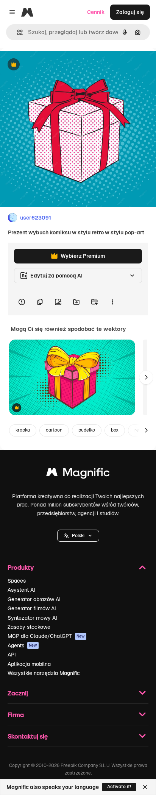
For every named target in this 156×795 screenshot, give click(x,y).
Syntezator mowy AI (32, 617)
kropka (23, 430)
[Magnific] (78, 474)
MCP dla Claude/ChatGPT (46, 636)
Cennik (96, 12)
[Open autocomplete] (16, 32)
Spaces (17, 580)
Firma (16, 715)
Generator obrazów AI (34, 599)
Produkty (21, 567)
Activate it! (119, 787)
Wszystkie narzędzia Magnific (44, 673)
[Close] (145, 787)
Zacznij (18, 693)
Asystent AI (21, 589)
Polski (78, 536)
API (12, 654)
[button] (78, 536)
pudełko (86, 430)
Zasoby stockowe (29, 627)
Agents (22, 645)
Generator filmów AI (32, 608)
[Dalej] (146, 377)
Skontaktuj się (28, 736)
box (115, 430)
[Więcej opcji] (112, 301)
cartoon (54, 430)
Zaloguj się (130, 12)
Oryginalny (52, 65)
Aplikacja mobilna (29, 664)
